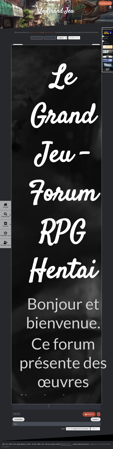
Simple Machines (21, 444)
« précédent (18, 419)
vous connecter (34, 32)
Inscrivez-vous (105, 3)
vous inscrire (48, 32)
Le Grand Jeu (56, 11)
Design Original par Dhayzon (81, 444)
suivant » (96, 419)
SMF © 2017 (12, 444)
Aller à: (64, 428)
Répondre (90, 414)
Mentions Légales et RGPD (52, 444)
